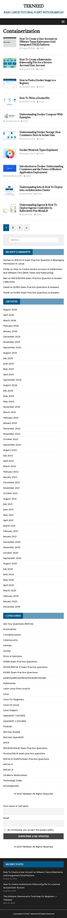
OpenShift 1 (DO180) (14, 715)
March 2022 (9, 466)
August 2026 (10, 309)
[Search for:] (33, 240)
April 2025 (8, 374)
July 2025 (8, 358)
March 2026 (9, 320)
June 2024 (8, 396)
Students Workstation (15, 775)
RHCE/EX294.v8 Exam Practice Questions (25, 748)
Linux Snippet (10, 710)
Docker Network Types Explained (39, 149)
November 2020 (11, 547)
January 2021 (10, 536)
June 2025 (8, 363)
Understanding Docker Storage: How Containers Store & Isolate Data (40, 134)
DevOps (7, 645)
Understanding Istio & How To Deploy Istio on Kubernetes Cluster (41, 188)
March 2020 (9, 590)
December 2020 (11, 542)
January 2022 (10, 477)
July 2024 (8, 390)
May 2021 (8, 515)
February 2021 (10, 531)
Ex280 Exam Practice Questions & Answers (36, 287)
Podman (7, 726)
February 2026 (11, 326)
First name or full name (15, 806)
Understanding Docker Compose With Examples (41, 116)
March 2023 (9, 412)
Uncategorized (11, 786)
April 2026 (8, 315)
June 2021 (8, 509)
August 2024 (10, 385)
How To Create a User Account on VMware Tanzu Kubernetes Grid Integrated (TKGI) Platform (38, 41)
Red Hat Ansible (11, 732)
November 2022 (11, 434)
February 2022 (11, 471)
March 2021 (9, 526)
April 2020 (8, 585)
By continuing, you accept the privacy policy (30, 830)
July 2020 (8, 569)
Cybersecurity (10, 640)
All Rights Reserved (46, 913)
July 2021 (7, 504)
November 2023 (11, 407)
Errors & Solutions (12, 656)
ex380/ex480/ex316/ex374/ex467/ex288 (24, 678)
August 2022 (10, 450)
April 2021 (8, 520)
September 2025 (12, 347)
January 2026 (10, 331)
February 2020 (11, 596)
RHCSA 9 (8, 764)
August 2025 (10, 353)
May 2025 (8, 369)
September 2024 (12, 380)
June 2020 (8, 574)
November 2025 (11, 342)
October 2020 (10, 553)
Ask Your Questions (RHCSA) (18, 624)
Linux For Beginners (13, 699)
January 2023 (10, 423)
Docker (7, 651)
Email (6, 818)
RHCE (6, 742)
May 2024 (8, 401)
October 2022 (10, 439)
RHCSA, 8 (8, 769)
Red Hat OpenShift (13, 737)
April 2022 (8, 461)
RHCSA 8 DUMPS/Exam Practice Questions (26, 759)
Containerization (12, 634)
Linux (6, 694)
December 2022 (11, 428)
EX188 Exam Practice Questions (20, 661)
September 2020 (12, 558)
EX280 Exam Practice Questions (20, 672)
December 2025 (11, 336)
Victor (41, 48)
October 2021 (10, 493)
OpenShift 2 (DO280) (14, 721)
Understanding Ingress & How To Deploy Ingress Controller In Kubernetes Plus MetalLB (38, 207)
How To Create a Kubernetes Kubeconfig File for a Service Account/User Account (36, 62)
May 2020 (8, 580)
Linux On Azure (11, 705)
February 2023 (10, 417)
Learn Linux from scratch (16, 688)
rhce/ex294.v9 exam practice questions (24, 753)
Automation (9, 629)
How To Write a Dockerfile (35, 98)
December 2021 (11, 482)
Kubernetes (9, 683)
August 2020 (10, 563)
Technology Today (12, 780)
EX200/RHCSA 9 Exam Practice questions (25, 667)
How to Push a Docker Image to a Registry (38, 82)
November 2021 (11, 488)
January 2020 (10, 601)
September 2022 (12, 444)
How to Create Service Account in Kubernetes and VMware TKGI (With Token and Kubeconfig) (32, 270)
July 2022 (8, 455)
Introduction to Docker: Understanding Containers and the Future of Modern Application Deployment (41, 169)
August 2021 (9, 499)
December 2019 (11, 606)
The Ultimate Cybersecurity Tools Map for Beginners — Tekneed (30, 898)
